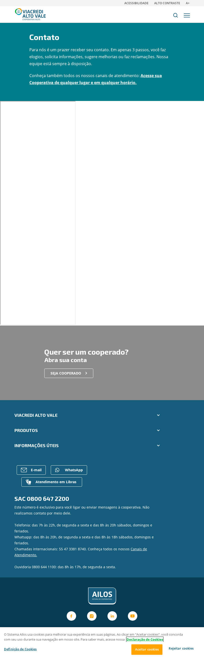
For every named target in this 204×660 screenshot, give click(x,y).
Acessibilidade (136, 3)
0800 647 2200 (48, 498)
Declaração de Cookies (145, 639)
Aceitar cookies (147, 649)
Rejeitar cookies (181, 648)
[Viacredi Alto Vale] (102, 596)
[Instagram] (92, 616)
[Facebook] (71, 616)
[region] (102, 643)
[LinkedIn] (112, 616)
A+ (188, 3)
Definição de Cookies (20, 649)
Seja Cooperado (66, 373)
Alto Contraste (167, 3)
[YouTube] (132, 616)
